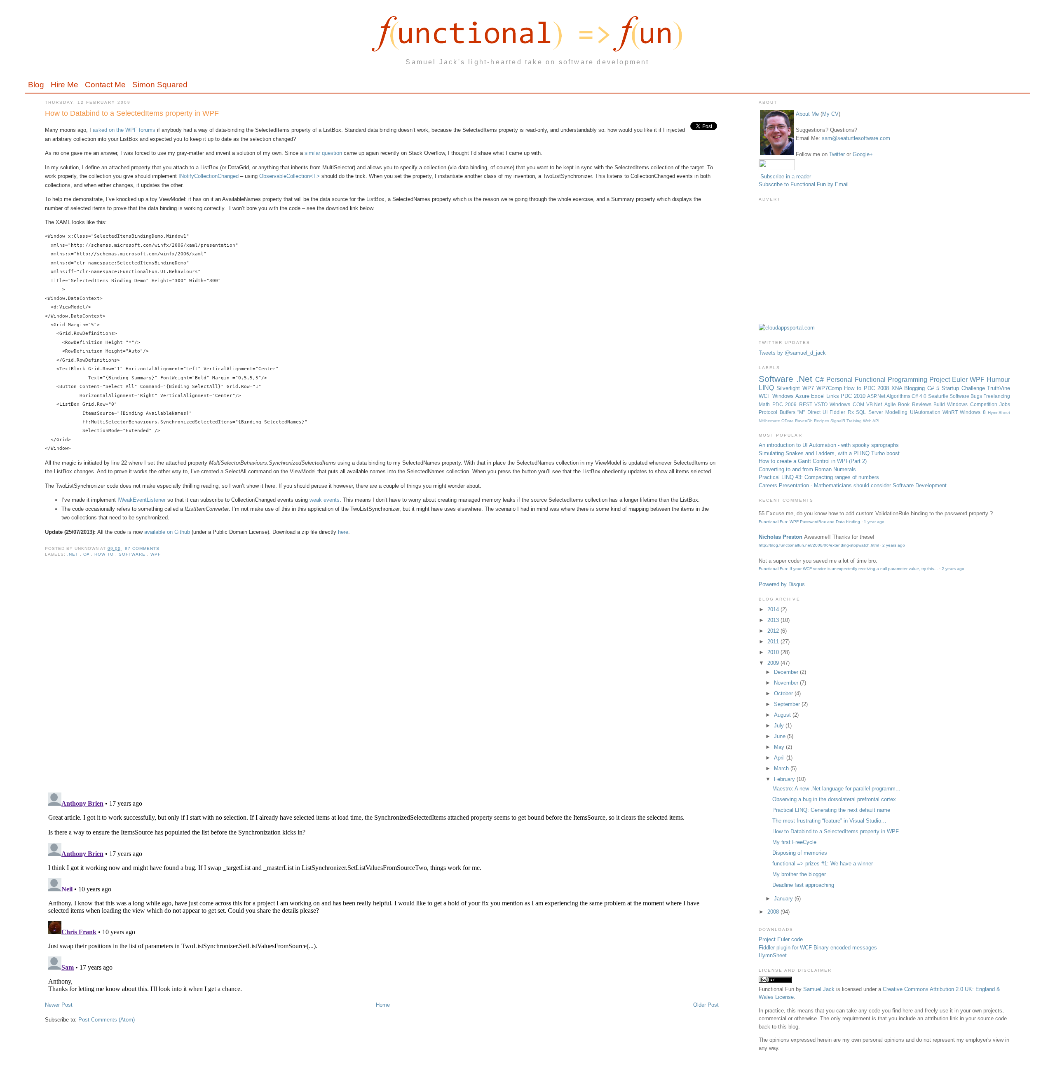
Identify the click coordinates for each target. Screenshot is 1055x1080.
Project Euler (949, 379)
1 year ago (874, 521)
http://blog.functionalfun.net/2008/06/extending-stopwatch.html (819, 545)
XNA (898, 388)
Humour (998, 379)
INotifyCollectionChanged (208, 176)
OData (788, 420)
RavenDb (804, 420)
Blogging (915, 388)
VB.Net (875, 404)
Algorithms (899, 396)
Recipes (822, 420)
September (788, 704)
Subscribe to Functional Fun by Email (804, 184)
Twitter (837, 154)
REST (806, 404)
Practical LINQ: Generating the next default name (831, 810)
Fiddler (838, 412)
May (780, 747)
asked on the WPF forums (124, 130)
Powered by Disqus (782, 584)
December (787, 672)
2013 (774, 620)
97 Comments (142, 548)
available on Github (167, 532)
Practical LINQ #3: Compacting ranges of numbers (819, 477)
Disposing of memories (799, 853)
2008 (774, 912)
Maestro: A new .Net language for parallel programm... (836, 788)
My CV (830, 114)
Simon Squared (160, 84)
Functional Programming (892, 379)
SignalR (838, 420)
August (783, 715)
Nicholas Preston (780, 537)
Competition (984, 404)
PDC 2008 (877, 388)
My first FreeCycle (794, 842)
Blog (36, 84)
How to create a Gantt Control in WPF (804, 461)
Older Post (706, 1005)
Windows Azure (791, 396)
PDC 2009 (785, 404)
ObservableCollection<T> (289, 176)
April (780, 758)
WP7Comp (830, 388)
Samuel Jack (819, 989)
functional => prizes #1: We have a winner (822, 863)
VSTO (822, 404)
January (784, 898)
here (343, 532)
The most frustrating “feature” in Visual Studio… (829, 821)
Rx (852, 412)
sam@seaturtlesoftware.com (856, 138)
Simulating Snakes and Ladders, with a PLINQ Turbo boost (829, 453)
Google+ (863, 154)
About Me (807, 114)
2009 (774, 663)
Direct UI (818, 412)
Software (133, 554)
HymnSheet (999, 412)
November (787, 683)
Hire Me (64, 84)
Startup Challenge (964, 388)
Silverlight (789, 388)
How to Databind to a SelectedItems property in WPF (132, 113)
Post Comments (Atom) (106, 1020)
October (784, 693)
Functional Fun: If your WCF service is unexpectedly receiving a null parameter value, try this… (848, 568)
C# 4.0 (920, 396)
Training (854, 420)
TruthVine (998, 388)
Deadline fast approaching (803, 885)
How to (104, 554)
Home (383, 1005)
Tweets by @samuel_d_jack (792, 353)
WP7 (809, 388)
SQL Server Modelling (883, 412)
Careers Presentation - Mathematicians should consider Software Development (853, 485)
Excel (818, 396)
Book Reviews (915, 404)
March (782, 768)
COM (859, 404)
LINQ (767, 387)
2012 (774, 631)
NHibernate (770, 420)
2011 (774, 641)
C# (87, 554)
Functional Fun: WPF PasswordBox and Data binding (809, 521)
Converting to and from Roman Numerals (807, 469)
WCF (765, 396)
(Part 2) (858, 461)
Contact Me (105, 84)
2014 (774, 609)
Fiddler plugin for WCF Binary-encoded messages (818, 947)
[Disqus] (382, 680)
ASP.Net (876, 396)
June (780, 736)
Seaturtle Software (949, 396)
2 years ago (893, 545)
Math (765, 404)
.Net (73, 554)
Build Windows (951, 404)
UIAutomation (926, 412)
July (779, 725)
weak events (324, 500)
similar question (323, 153)
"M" (802, 412)
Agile (891, 404)
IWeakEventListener (141, 500)
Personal (840, 379)
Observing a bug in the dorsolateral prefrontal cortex (834, 799)
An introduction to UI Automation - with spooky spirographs (829, 445)
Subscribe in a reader (785, 176)
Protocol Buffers (778, 412)
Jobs (1004, 404)
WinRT (951, 412)
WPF (155, 554)
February (785, 779)
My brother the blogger (799, 874)
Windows (841, 404)
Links (833, 396)
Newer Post (59, 1005)
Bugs (977, 396)
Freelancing (996, 396)
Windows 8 (974, 412)
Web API (871, 420)
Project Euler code (781, 939)
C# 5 (934, 388)
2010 (774, 652)
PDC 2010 (854, 396)
